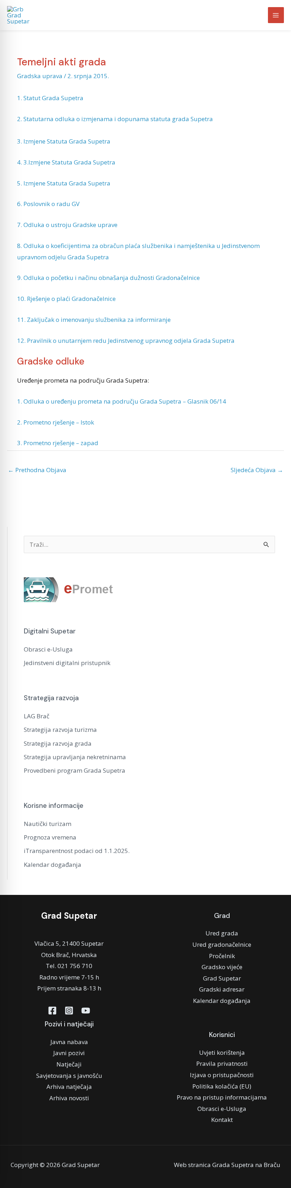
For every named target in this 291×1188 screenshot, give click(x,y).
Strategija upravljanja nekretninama (75, 757)
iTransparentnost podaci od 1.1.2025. (77, 851)
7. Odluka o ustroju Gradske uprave (67, 225)
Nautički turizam (47, 824)
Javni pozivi (69, 1053)
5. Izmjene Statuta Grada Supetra (63, 183)
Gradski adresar (222, 989)
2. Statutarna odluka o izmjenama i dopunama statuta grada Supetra (115, 119)
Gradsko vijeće (222, 967)
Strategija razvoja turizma (60, 729)
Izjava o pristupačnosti (222, 1075)
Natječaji (69, 1064)
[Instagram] (69, 1010)
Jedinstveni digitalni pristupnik (67, 663)
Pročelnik (222, 956)
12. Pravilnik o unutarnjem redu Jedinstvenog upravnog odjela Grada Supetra (126, 340)
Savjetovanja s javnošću (69, 1075)
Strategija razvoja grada (58, 743)
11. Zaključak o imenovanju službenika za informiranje (94, 319)
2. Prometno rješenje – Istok (55, 422)
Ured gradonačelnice (221, 944)
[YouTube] (85, 1010)
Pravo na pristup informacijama (222, 1097)
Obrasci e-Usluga (48, 649)
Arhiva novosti (69, 1098)
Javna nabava (69, 1042)
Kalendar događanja (52, 864)
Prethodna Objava (37, 470)
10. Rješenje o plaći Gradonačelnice (66, 299)
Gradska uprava (39, 76)
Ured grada (221, 933)
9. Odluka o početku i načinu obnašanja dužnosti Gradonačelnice (108, 278)
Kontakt (222, 1120)
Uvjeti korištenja (222, 1052)
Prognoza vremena (50, 837)
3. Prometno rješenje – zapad (57, 443)
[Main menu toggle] (276, 15)
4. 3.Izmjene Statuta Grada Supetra (66, 162)
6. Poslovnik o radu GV (48, 204)
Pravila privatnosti (222, 1063)
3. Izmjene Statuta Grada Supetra (63, 141)
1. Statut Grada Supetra (50, 98)
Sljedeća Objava (257, 470)
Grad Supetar (222, 978)
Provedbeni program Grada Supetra (74, 770)
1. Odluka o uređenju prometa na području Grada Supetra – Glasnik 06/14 (121, 401)
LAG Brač (36, 716)
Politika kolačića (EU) (221, 1086)
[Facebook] (52, 1010)
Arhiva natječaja (69, 1086)
